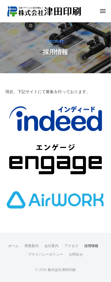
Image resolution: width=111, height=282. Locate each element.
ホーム (13, 246)
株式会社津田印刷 (62, 270)
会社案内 (51, 246)
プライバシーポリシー (45, 254)
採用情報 (91, 246)
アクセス (71, 246)
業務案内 (32, 246)
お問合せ (76, 254)
